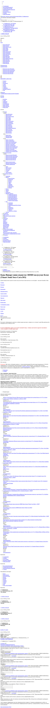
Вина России (6, 62)
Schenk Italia (5, 442)
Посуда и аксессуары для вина (10, 232)
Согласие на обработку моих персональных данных (12, 645)
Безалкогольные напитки (9, 215)
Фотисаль (5, 404)
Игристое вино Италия (8, 72)
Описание (5, 370)
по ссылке (14, 655)
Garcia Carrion (6, 508)
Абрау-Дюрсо (6, 468)
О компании (6, 6)
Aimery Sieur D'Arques (8, 483)
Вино (5, 111)
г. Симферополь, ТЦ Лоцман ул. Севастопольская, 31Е (9, 24)
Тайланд (10, 209)
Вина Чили (5, 48)
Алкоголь (5, 231)
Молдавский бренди (12, 198)
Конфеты (5, 102)
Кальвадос (5, 83)
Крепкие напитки (8, 173)
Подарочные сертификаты (9, 230)
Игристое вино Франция (8, 71)
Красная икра (6, 225)
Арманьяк (5, 88)
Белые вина (8, 135)
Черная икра (6, 226)
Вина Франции (6, 61)
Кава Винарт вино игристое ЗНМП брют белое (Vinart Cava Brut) (17, 507)
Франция (10, 185)
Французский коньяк (13, 200)
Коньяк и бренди (7, 89)
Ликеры (6, 213)
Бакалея (2, 97)
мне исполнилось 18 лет (6, 706)
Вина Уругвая (6, 59)
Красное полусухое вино (11, 147)
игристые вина (4, 66)
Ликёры (5, 580)
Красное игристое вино (11, 163)
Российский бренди (12, 199)
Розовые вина (9, 137)
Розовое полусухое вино (11, 150)
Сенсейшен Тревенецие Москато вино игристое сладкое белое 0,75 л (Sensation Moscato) (22, 441)
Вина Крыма (6, 574)
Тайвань (10, 184)
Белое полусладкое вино (11, 142)
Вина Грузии (6, 45)
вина (2, 42)
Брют (7, 166)
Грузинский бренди (12, 195)
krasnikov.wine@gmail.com (7, 638)
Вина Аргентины (7, 51)
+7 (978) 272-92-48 (5, 33)
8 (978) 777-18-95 (7, 263)
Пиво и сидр (6, 214)
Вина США (5, 49)
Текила (4, 81)
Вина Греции (6, 55)
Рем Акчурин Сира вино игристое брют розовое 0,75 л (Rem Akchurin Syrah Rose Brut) (22, 519)
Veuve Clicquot (6, 430)
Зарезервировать (6, 409)
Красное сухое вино (10, 144)
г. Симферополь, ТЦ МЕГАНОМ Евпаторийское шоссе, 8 (10, 29)
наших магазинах (26, 366)
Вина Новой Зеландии (8, 58)
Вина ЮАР (5, 50)
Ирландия (10, 179)
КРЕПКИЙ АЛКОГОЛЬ (6, 78)
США (9, 183)
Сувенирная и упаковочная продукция (11, 233)
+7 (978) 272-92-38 (7, 249)
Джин (4, 84)
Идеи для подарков (8, 229)
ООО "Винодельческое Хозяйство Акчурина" (13, 520)
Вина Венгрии (6, 56)
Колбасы (5, 99)
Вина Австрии (6, 57)
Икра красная (6, 106)
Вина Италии (6, 63)
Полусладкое (8, 167)
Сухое (7, 171)
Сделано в (3, 643)
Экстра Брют (8, 172)
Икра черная (6, 105)
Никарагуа (10, 207)
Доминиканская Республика (14, 205)
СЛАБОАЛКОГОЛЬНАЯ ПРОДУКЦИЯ (10, 93)
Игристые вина (7, 152)
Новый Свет (6, 416)
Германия (10, 204)
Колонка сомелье (7, 11)
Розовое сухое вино (10, 149)
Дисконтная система (7, 8)
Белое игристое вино (10, 162)
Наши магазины (6, 14)
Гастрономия (6, 103)
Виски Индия (11, 178)
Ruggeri (4, 496)
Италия (10, 180)
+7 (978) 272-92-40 (7, 259)
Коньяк (4, 578)
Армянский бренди (12, 194)
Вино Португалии (7, 47)
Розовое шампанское (10, 164)
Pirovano (5, 547)
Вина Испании (6, 44)
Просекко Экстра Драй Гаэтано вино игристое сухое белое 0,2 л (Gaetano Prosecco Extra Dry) (23, 546)
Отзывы (5, 13)
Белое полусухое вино (11, 143)
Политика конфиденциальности (8, 644)
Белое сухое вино (9, 139)
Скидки (6, 235)
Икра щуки (5, 107)
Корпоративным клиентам (9, 9)
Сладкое (7, 170)
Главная (5, 269)
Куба (9, 206)
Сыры (4, 100)
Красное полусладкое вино (12, 146)
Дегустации (5, 10)
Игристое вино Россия (8, 73)
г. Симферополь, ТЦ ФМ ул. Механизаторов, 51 (8, 26)
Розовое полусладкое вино (12, 151)
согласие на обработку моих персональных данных (16, 653)
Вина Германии (6, 52)
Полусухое (8, 169)
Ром (4, 90)
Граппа (4, 86)
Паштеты (5, 101)
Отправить (3, 664)
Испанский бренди (12, 197)
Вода (5, 217)
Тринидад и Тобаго (12, 211)
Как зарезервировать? (8, 7)
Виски (4, 85)
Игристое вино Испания (8, 68)
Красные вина (9, 136)
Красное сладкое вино (11, 145)
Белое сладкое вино (10, 140)
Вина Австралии (7, 54)
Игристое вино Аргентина (9, 70)
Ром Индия (10, 208)
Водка (4, 82)
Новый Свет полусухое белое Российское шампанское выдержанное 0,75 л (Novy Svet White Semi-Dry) (26, 415)
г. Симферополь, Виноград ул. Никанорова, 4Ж (9, 31)
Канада (10, 181)
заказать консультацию (5, 652)
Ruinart (4, 534)
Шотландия (10, 186)
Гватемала (10, 202)
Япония (10, 187)
